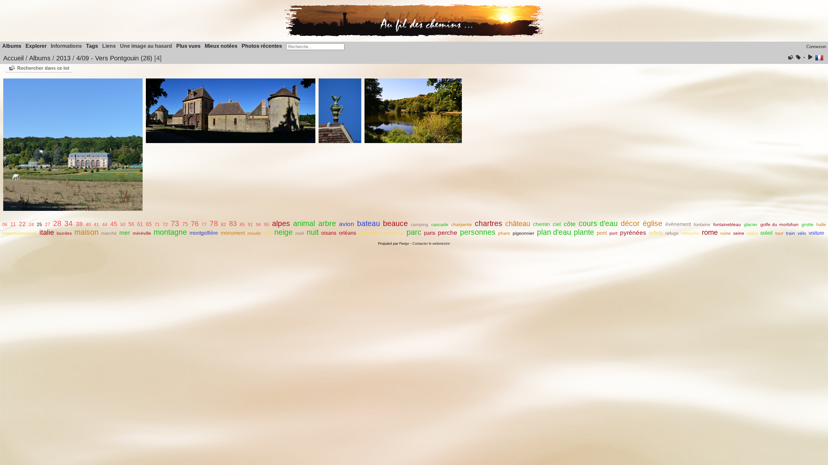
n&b (268, 233)
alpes (281, 223)
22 (22, 224)
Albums (11, 46)
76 (195, 224)
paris (429, 233)
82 (223, 224)
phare (504, 233)
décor (630, 223)
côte (570, 224)
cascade (439, 224)
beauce (395, 223)
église (652, 223)
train (790, 233)
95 (266, 224)
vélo (802, 233)
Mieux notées (221, 46)
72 (165, 224)
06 (4, 224)
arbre (327, 223)
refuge (672, 233)
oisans (328, 233)
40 (88, 224)
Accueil (13, 58)
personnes (478, 232)
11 (13, 224)
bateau (368, 223)
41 (96, 224)
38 (79, 224)
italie (46, 232)
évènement (678, 224)
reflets (656, 233)
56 (131, 224)
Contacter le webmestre (431, 243)
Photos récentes (262, 46)
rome (710, 232)
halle (821, 224)
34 (68, 223)
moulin (254, 233)
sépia (752, 233)
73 (175, 223)
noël (299, 233)
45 (113, 224)
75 (185, 224)
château (517, 224)
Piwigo (404, 243)
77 (204, 224)
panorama (370, 233)
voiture (816, 233)
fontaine (702, 224)
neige (283, 232)
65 (149, 224)
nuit (313, 232)
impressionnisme (19, 233)
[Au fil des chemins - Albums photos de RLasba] (414, 35)
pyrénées (633, 232)
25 (39, 224)
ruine (725, 233)
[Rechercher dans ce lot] (790, 57)
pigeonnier (523, 233)
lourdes (64, 233)
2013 (63, 58)
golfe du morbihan (779, 224)
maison (86, 232)
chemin (541, 224)
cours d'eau (598, 223)
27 (47, 224)
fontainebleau (727, 224)
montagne (170, 232)
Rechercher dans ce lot (43, 68)
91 (250, 224)
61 (140, 224)
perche (447, 232)
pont (602, 233)
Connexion (816, 46)
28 (57, 223)
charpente (461, 224)
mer (124, 232)
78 (214, 223)
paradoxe (394, 233)
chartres (488, 223)
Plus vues (188, 46)
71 (157, 224)
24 (31, 224)
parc (414, 232)
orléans (347, 233)
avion (346, 224)
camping (419, 224)
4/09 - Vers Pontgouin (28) (114, 58)
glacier (750, 224)
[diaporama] (810, 58)
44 (104, 224)
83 (233, 224)
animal (304, 223)
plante (584, 232)
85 (242, 224)
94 (258, 224)
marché (109, 233)
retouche (690, 233)
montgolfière (204, 233)
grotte (807, 224)
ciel (557, 224)
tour (779, 233)
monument (233, 233)
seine (738, 233)
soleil (766, 233)
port (613, 233)
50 (122, 224)
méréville (142, 233)
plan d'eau (554, 232)
